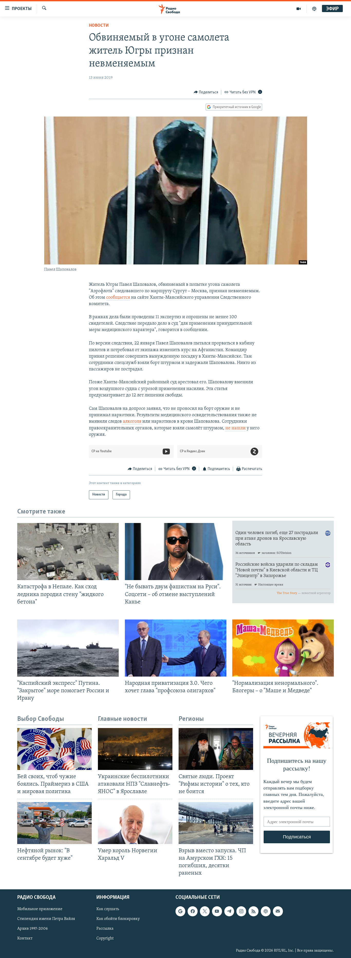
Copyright (105, 939)
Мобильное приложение (39, 909)
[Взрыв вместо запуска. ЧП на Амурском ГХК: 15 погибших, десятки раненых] (216, 823)
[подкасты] (314, 9)
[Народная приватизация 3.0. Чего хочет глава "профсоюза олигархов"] (175, 648)
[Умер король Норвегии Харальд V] (135, 823)
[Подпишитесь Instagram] (241, 911)
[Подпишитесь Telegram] (229, 911)
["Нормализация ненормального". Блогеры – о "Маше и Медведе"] (283, 648)
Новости (99, 25)
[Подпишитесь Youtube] (217, 911)
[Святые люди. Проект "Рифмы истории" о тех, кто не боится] (216, 749)
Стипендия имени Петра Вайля (46, 919)
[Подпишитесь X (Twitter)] (205, 911)
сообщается (118, 297)
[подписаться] (278, 911)
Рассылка (105, 929)
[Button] (206, 92)
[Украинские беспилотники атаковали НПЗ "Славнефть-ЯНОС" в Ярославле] (135, 749)
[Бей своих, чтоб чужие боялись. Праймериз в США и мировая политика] (54, 749)
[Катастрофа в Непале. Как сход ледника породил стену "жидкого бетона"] (68, 551)
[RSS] (253, 911)
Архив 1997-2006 (32, 929)
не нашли (235, 428)
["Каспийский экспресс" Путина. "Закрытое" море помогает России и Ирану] (68, 648)
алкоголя (132, 421)
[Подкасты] (266, 911)
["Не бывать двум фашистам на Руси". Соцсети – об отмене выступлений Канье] (175, 551)
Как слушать (107, 909)
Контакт (24, 939)
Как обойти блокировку (118, 919)
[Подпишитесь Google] (180, 911)
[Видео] (299, 9)
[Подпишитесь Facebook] (192, 911)
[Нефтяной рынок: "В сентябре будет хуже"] (54, 823)
